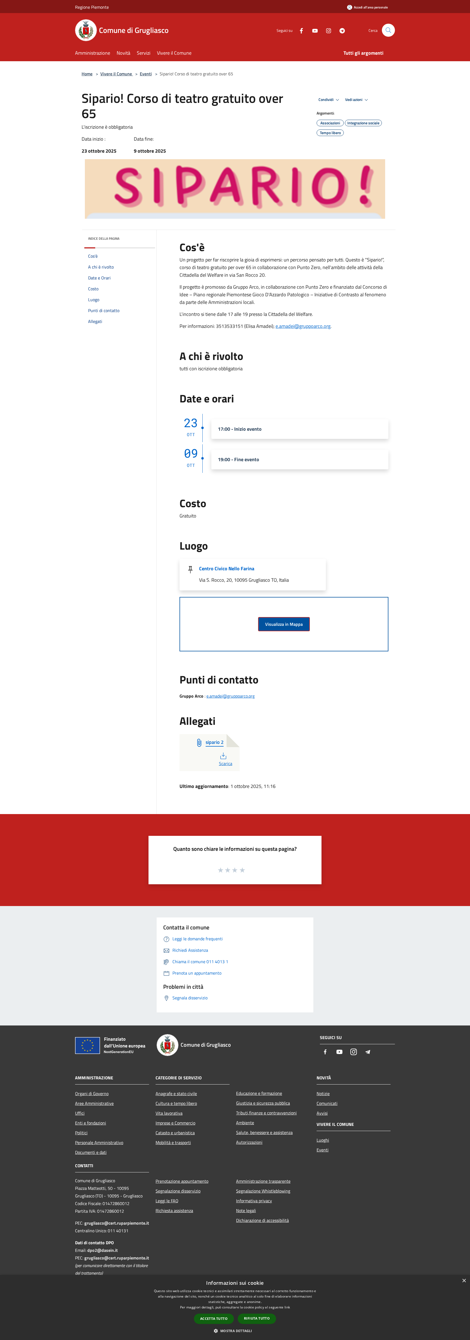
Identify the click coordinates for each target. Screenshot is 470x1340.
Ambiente (245, 1122)
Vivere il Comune (116, 73)
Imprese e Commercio (175, 1123)
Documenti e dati (91, 1152)
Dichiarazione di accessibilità (262, 1220)
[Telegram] (340, 30)
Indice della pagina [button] (103, 238)
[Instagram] (326, 30)
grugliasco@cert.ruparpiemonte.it (116, 1223)
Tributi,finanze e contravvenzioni (266, 1113)
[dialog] (235, 1307)
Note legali (246, 1210)
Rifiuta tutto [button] (257, 1318)
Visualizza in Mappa (284, 624)
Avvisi (322, 1113)
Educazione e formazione (259, 1093)
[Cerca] (388, 30)
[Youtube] (312, 30)
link (287, 1307)
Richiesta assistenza (174, 1210)
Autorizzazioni (249, 1142)
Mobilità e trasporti (173, 1142)
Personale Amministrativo (99, 1142)
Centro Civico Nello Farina (226, 568)
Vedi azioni (354, 100)
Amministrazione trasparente (263, 1181)
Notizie (323, 1093)
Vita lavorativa (169, 1113)
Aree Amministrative (94, 1103)
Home (87, 73)
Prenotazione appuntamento (182, 1181)
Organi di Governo (92, 1093)
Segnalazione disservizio (178, 1191)
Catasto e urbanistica (175, 1132)
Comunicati (327, 1103)
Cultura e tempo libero (176, 1103)
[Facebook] (299, 30)
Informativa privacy (254, 1200)
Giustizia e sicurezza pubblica (263, 1103)
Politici (81, 1132)
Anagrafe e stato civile (176, 1093)
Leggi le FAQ (167, 1200)
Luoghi (323, 1140)
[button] (235, 1330)
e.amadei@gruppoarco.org (303, 326)
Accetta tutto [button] (214, 1318)
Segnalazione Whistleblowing (263, 1191)
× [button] (464, 1281)
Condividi (326, 100)
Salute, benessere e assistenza (264, 1132)
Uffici (80, 1113)
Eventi (146, 73)
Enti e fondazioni (90, 1123)
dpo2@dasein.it (102, 1250)
